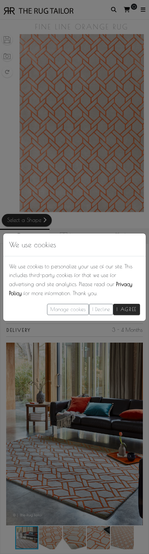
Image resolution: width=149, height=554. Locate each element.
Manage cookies (68, 309)
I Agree (126, 309)
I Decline (101, 309)
